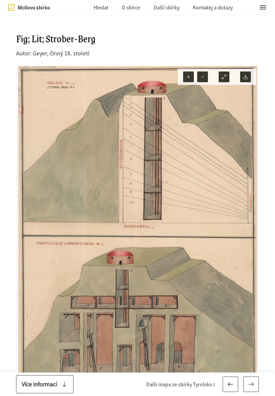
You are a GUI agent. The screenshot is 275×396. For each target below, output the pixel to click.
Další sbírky (166, 7)
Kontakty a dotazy (213, 7)
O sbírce (131, 7)
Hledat (101, 7)
